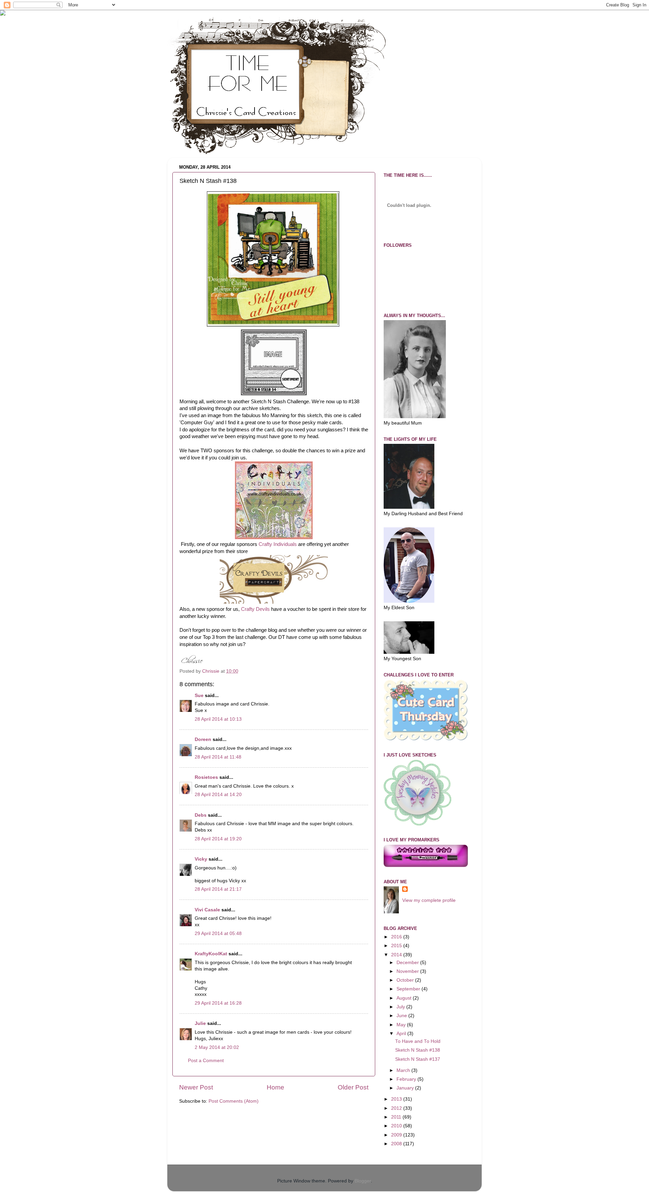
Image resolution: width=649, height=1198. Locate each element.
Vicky (201, 859)
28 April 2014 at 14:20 (218, 794)
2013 (397, 1099)
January (405, 1088)
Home (275, 1087)
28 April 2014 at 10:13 (218, 719)
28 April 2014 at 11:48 (218, 757)
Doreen (203, 739)
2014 (397, 954)
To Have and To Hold (417, 1041)
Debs (201, 815)
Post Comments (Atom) (234, 1101)
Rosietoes (206, 777)
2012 (397, 1108)
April (401, 1033)
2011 (397, 1117)
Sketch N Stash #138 (417, 1050)
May (401, 1024)
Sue (199, 695)
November (408, 971)
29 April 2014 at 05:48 (218, 933)
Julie (200, 1023)
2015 (397, 945)
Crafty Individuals (278, 544)
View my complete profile (429, 900)
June (402, 1015)
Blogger (363, 1180)
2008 (397, 1143)
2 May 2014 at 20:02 (217, 1047)
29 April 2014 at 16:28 (218, 1003)
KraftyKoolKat (211, 953)
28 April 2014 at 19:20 (218, 838)
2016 (397, 936)
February (406, 1079)
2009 (397, 1134)
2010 (397, 1125)
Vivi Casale (207, 909)
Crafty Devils (255, 609)
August (404, 998)
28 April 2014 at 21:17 (218, 889)
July (401, 1006)
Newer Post (196, 1087)
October (405, 980)
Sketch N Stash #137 (417, 1059)
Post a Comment (206, 1060)
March (403, 1070)
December (408, 962)
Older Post (353, 1087)
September (409, 988)
